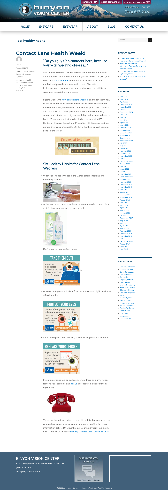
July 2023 (123, 143)
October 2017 (125, 215)
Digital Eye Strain (126, 280)
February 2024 (125, 128)
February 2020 (125, 182)
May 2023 (124, 146)
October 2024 (125, 110)
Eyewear (70, 26)
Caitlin (18, 65)
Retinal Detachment (127, 305)
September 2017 (126, 218)
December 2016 (126, 234)
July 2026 (123, 97)
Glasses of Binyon (127, 290)
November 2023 (126, 135)
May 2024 (124, 120)
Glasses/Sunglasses (128, 293)
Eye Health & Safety (127, 285)
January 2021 (125, 179)
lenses (122, 295)
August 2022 (125, 164)
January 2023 (125, 153)
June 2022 (124, 166)
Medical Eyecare (126, 298)
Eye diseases (125, 282)
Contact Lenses (22, 71)
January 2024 (125, 130)
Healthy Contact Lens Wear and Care (89, 431)
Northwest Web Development (100, 488)
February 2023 (125, 151)
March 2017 (124, 228)
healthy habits (21, 88)
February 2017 (125, 231)
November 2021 (126, 174)
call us (74, 383)
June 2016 (124, 249)
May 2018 (124, 205)
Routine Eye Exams (127, 308)
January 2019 (125, 195)
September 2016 (126, 241)
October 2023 (125, 138)
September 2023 (126, 141)
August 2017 (125, 221)
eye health (28, 85)
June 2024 (124, 117)
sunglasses (124, 316)
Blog (111, 26)
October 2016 (125, 239)
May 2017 (124, 223)
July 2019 (123, 190)
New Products (125, 300)
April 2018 (124, 208)
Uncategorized (125, 318)
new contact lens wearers (75, 99)
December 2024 (126, 104)
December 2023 (126, 133)
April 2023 (124, 148)
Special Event (125, 311)
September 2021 (126, 177)
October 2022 (125, 159)
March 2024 (124, 125)
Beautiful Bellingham (127, 267)
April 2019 (124, 192)
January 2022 (125, 172)
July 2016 (123, 246)
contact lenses (27, 83)
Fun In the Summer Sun (128, 63)
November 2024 (126, 107)
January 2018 (125, 213)
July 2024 (123, 115)
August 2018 (125, 200)
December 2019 (126, 184)
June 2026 (124, 99)
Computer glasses (127, 272)
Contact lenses (61, 80)
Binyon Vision (44, 10)
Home (25, 26)
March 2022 (124, 169)
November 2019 (126, 187)
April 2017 (124, 226)
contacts (19, 85)
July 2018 (123, 203)
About (92, 26)
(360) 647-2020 (137, 11)
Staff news (124, 313)
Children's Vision (126, 269)
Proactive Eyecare (127, 303)
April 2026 (124, 102)
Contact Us (134, 26)
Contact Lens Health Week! (51, 53)
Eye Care (46, 26)
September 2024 (126, 112)
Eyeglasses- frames (127, 287)
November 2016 (126, 236)
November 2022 (126, 156)
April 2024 (124, 122)
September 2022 (126, 161)
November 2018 (126, 197)
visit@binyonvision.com (28, 471)
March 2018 (124, 210)
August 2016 (125, 244)
